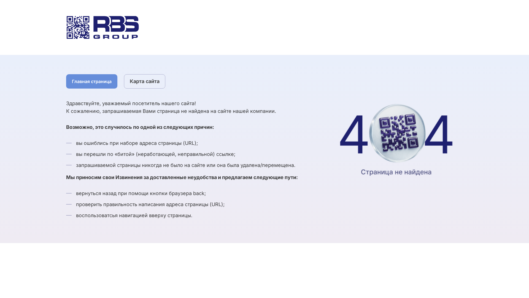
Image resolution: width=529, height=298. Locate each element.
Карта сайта (145, 81)
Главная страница (92, 81)
